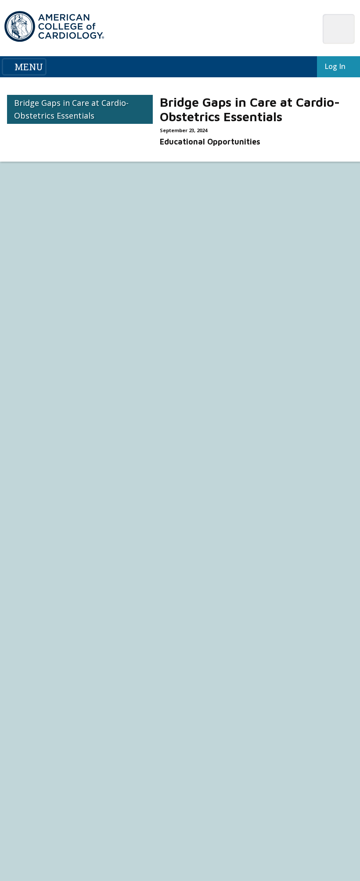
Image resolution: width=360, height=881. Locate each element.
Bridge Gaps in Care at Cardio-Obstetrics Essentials (71, 109)
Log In (333, 66)
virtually (314, 201)
